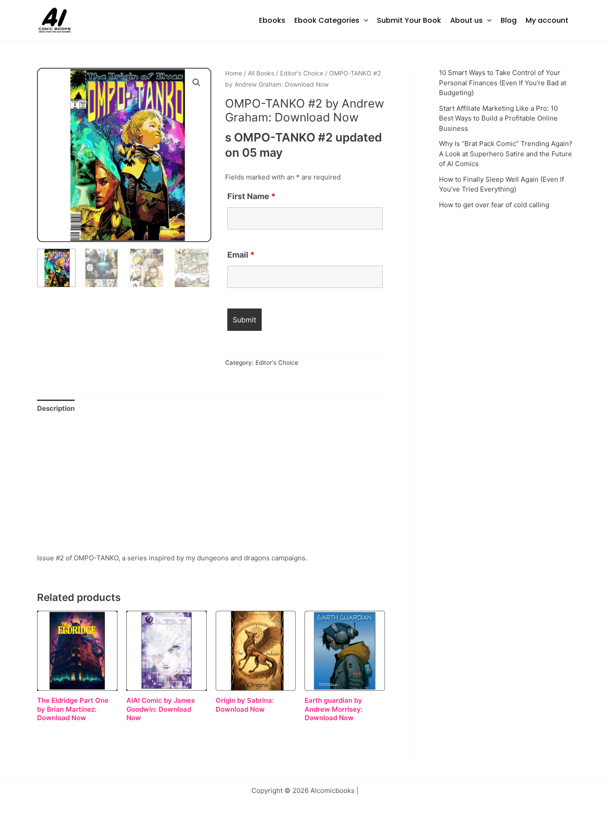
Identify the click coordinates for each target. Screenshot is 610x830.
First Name (251, 196)
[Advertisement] (211, 486)
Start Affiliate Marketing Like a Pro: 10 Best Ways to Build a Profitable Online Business (498, 118)
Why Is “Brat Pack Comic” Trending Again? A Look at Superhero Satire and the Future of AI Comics (505, 153)
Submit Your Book (409, 20)
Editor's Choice (301, 73)
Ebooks (272, 20)
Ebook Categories (326, 20)
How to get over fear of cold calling (494, 204)
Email (241, 254)
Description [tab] (56, 408)
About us (466, 20)
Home (233, 73)
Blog (509, 20)
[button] (363, 20)
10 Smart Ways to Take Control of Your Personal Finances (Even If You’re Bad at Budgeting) (502, 82)
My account (547, 20)
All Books (261, 73)
